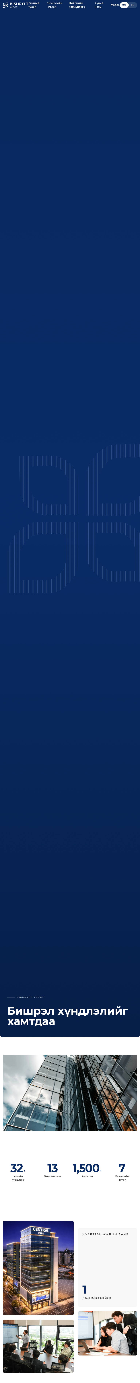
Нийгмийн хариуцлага (77, 4)
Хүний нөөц (99, 4)
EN (133, 5)
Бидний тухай (33, 4)
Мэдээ (115, 5)
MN (124, 5)
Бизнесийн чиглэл (54, 4)
